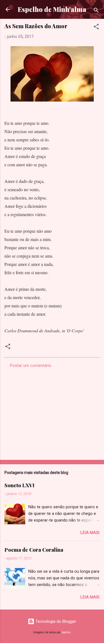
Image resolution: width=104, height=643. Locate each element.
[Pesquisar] (96, 11)
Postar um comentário (30, 365)
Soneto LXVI (19, 485)
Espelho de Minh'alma (52, 9)
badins (66, 632)
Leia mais (90, 532)
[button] (96, 27)
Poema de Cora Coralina (33, 549)
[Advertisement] (52, 412)
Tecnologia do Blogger (55, 621)
